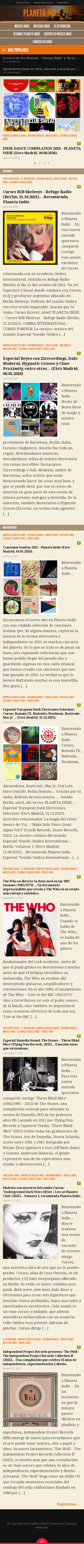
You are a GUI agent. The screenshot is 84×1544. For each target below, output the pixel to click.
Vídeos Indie (49, 349)
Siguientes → (69, 1504)
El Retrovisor (62, 26)
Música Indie (21, 26)
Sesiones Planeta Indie (26, 34)
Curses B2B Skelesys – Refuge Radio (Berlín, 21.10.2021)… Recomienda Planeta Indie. (37, 196)
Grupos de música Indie (58, 34)
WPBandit (42, 1527)
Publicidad (62, 2)
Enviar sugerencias (43, 2)
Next (4, 50)
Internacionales (36, 135)
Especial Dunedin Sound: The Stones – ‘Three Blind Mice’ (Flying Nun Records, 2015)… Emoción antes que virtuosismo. (41, 1045)
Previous (66, 85)
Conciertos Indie (42, 41)
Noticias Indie (41, 26)
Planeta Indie (22, 2)
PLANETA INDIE (42, 13)
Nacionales (65, 345)
